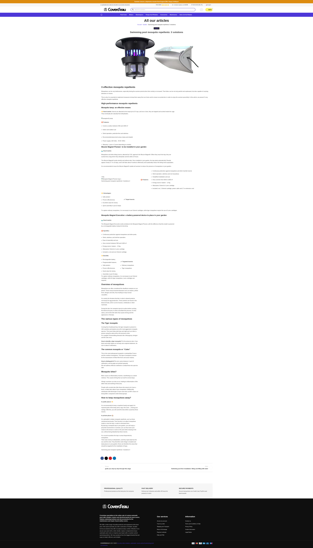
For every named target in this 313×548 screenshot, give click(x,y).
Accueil (139, 24)
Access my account (162, 521)
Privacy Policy (188, 526)
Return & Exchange (162, 529)
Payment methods (161, 532)
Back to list (156, 467)
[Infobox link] (197, 5)
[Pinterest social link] (110, 458)
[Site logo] (115, 9)
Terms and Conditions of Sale (192, 523)
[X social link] (106, 458)
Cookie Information (190, 529)
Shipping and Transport (163, 526)
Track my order (161, 523)
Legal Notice (188, 532)
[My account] (201, 9)
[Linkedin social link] (114, 458)
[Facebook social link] (102, 458)
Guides (145, 24)
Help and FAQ (160, 535)
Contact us (188, 521)
